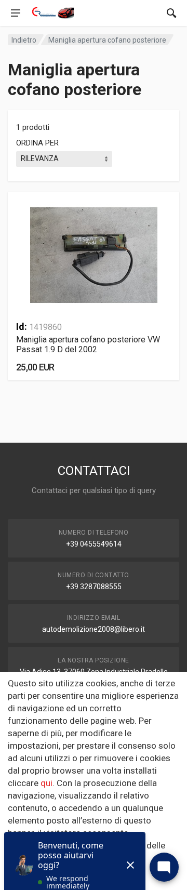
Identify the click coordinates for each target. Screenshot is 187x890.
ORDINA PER (37, 143)
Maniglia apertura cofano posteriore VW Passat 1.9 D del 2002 (88, 344)
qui (46, 783)
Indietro (23, 40)
